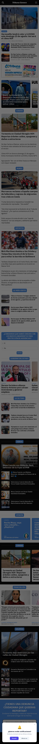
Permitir (14, 738)
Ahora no (24, 738)
